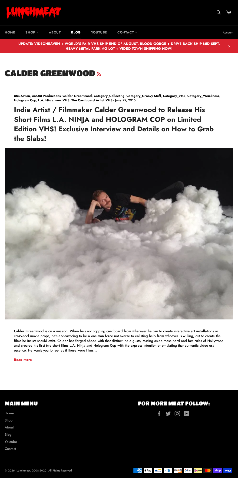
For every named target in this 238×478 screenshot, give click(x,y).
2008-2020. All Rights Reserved (52, 470)
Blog (75, 32)
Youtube (99, 32)
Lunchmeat (23, 470)
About (55, 32)
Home (10, 32)
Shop (30, 32)
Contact (126, 32)
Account (228, 32)
